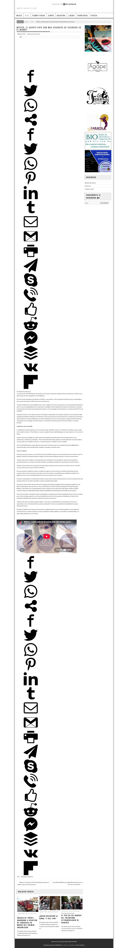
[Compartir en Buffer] (31, 359)
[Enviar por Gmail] (31, 243)
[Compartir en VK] (31, 374)
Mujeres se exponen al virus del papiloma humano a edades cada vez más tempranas (33, 883)
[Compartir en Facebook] (31, 82)
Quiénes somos (89, 189)
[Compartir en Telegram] (31, 272)
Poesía (94, 15)
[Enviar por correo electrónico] (31, 228)
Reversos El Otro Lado (33, 34)
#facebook (24, 876)
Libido (71, 15)
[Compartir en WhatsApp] (31, 111)
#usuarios (30, 876)
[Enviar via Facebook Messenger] (31, 344)
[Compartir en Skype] (31, 286)
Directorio (88, 186)
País (27, 15)
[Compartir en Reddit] (31, 330)
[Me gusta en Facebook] (31, 315)
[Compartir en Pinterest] (31, 184)
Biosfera (61, 15)
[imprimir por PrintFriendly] (31, 257)
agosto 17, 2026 (43, 911)
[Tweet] (31, 97)
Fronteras (83, 15)
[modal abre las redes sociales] (31, 126)
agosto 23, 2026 (21, 913)
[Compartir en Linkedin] (31, 199)
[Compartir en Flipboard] (31, 388)
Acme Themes (80, 945)
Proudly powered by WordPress (52, 945)
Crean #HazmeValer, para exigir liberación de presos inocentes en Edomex (67, 883)
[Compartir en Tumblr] (31, 213)
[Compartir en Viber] (31, 301)
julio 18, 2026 (65, 911)
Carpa (51, 15)
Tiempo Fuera (38, 15)
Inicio (19, 15)
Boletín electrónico (90, 183)
